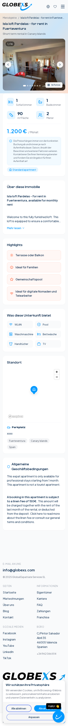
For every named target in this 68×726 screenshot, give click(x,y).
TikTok (7, 658)
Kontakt (8, 617)
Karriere (42, 598)
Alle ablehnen (18, 708)
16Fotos (55, 85)
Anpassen (34, 717)
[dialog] (34, 701)
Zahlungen (43, 611)
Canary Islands (39, 440)
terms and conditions (20, 522)
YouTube (8, 645)
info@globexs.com (19, 570)
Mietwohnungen (13, 598)
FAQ (40, 605)
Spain (12, 447)
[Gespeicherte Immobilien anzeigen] (55, 6)
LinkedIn (8, 652)
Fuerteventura (17, 440)
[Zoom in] (56, 371)
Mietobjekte (10, 17)
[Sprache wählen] (48, 6)
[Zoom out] (56, 376)
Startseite (9, 592)
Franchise (43, 617)
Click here (36, 513)
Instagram (9, 639)
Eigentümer (44, 592)
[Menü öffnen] (63, 6)
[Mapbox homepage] (15, 416)
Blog (6, 611)
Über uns (8, 605)
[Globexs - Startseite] (17, 6)
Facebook (9, 633)
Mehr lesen (14, 228)
